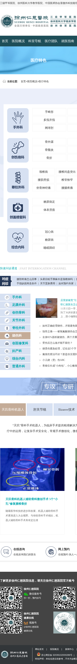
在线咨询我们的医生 (24, 554)
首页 (5, 41)
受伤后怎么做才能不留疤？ (57, 343)
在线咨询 (19, 549)
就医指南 (67, 41)
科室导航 (34, 41)
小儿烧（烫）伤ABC (53, 360)
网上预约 (64, 549)
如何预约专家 (66, 283)
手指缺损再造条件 (27, 283)
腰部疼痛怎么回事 (27, 279)
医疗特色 (44, 81)
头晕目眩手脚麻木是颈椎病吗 (56, 279)
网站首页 (39, 649)
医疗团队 (51, 41)
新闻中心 (69, 649)
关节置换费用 (47, 283)
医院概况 (18, 41)
